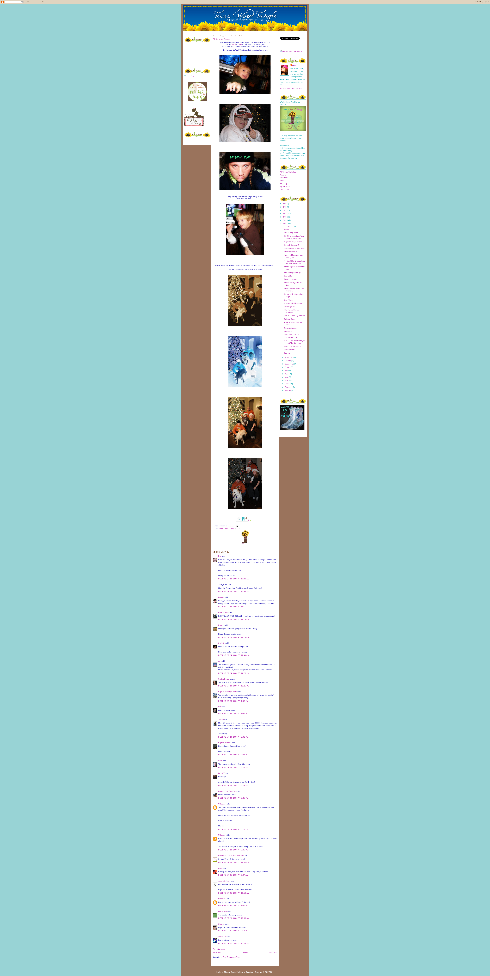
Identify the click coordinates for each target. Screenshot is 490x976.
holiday (238, 528)
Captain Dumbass (224, 743)
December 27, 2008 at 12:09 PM (233, 943)
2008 (285, 224)
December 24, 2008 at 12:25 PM (233, 686)
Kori (219, 556)
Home (245, 953)
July (286, 371)
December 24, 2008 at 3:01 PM (233, 737)
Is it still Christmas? (291, 245)
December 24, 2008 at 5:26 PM (233, 829)
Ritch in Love (223, 613)
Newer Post (217, 953)
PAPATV (221, 773)
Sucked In (288, 276)
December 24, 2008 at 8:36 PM (233, 850)
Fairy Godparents (290, 328)
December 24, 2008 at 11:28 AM (233, 637)
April (287, 380)
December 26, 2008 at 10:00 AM (233, 918)
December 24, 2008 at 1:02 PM (233, 701)
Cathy (220, 868)
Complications (289, 350)
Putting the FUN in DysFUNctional (231, 856)
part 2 (240, 44)
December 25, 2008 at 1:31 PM (233, 906)
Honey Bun (288, 331)
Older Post (273, 953)
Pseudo (221, 625)
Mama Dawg (223, 911)
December (289, 226)
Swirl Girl (221, 643)
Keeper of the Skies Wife (227, 791)
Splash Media (285, 186)
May (287, 377)
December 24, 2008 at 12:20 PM (233, 673)
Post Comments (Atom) (231, 957)
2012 (285, 210)
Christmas (223, 528)
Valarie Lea (222, 937)
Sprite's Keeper (224, 679)
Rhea (294, 65)
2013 (285, 207)
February (288, 387)
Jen (219, 661)
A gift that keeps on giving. (294, 242)
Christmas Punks (221, 39)
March (287, 384)
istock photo (284, 189)
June (287, 374)
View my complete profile (291, 88)
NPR (282, 181)
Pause (286, 229)
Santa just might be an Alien (294, 248)
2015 (285, 204)
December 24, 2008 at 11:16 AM (233, 607)
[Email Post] (237, 526)
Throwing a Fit (289, 307)
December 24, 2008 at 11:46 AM (233, 655)
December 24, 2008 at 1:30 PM (233, 714)
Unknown (221, 804)
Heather (221, 597)
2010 (285, 217)
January (288, 390)
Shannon (221, 924)
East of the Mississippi (292, 346)
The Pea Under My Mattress (294, 316)
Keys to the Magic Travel (227, 692)
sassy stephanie (224, 881)
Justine (221, 719)
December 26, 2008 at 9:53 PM (233, 931)
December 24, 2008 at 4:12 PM (233, 767)
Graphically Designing (254, 972)
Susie (220, 761)
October (288, 361)
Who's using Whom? (291, 233)
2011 (285, 214)
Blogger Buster (195, 76)
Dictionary (283, 178)
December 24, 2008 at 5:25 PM (233, 798)
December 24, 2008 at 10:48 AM (233, 579)
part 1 (234, 44)
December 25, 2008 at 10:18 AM (233, 893)
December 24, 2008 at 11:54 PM (233, 862)
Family (231, 528)
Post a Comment (219, 949)
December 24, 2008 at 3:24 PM (233, 755)
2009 (285, 220)
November (289, 357)
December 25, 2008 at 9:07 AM (233, 875)
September (289, 364)
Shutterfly (283, 184)
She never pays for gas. (293, 273)
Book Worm (288, 300)
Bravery (287, 353)
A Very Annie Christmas (293, 303)
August (288, 367)
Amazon (283, 175)
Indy (220, 707)
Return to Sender (290, 279)
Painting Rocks (289, 319)
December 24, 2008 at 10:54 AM (233, 591)
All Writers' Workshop (288, 172)
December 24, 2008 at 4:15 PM (233, 785)
